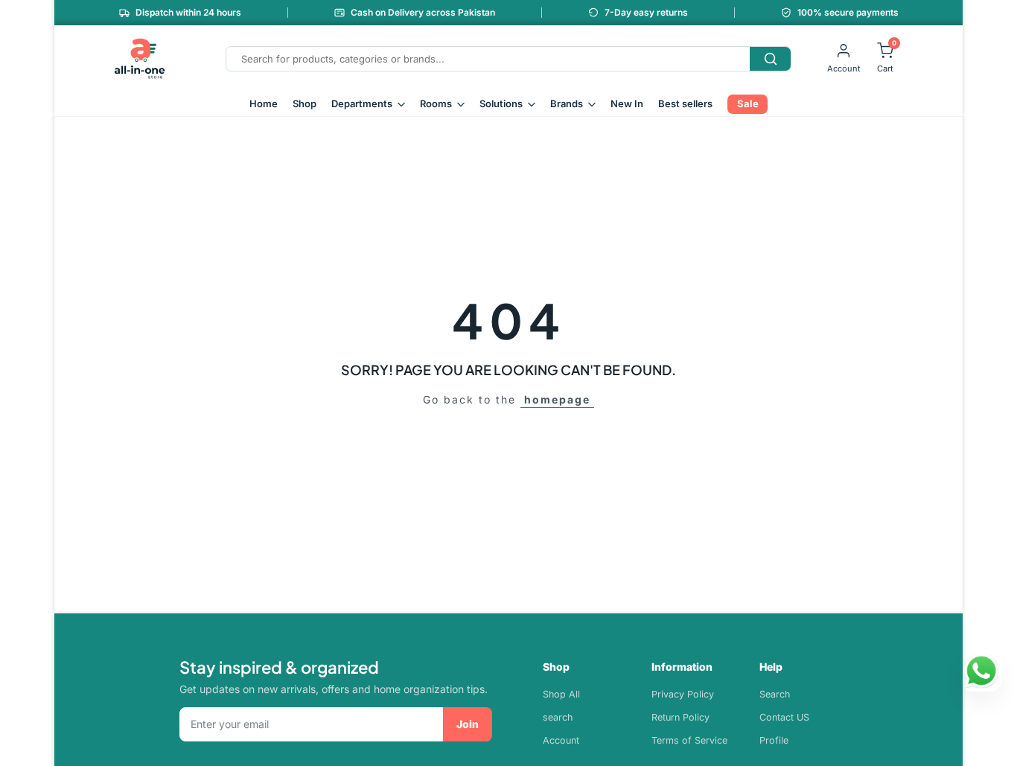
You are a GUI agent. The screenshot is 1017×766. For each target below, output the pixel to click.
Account (561, 740)
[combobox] (488, 59)
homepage (557, 399)
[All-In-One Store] (140, 58)
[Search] (770, 59)
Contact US (784, 717)
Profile (773, 740)
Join (467, 724)
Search (774, 694)
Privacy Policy (682, 694)
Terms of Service (689, 740)
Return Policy (680, 717)
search (558, 717)
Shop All (561, 694)
